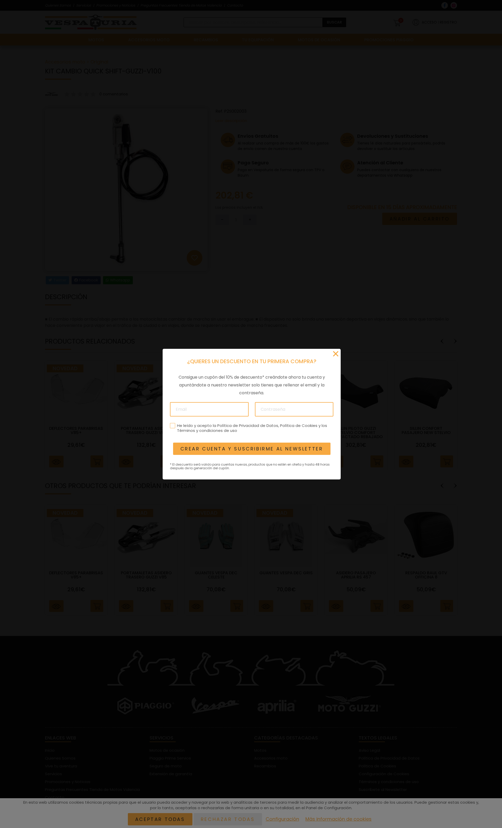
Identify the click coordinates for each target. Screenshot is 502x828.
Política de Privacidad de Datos (247, 425)
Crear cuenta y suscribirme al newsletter (251, 448)
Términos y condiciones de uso (207, 430)
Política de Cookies (298, 425)
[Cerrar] (335, 354)
